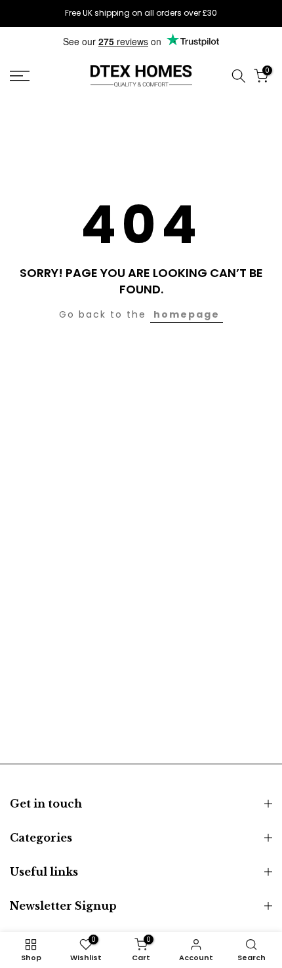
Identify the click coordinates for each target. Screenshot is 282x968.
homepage (186, 314)
